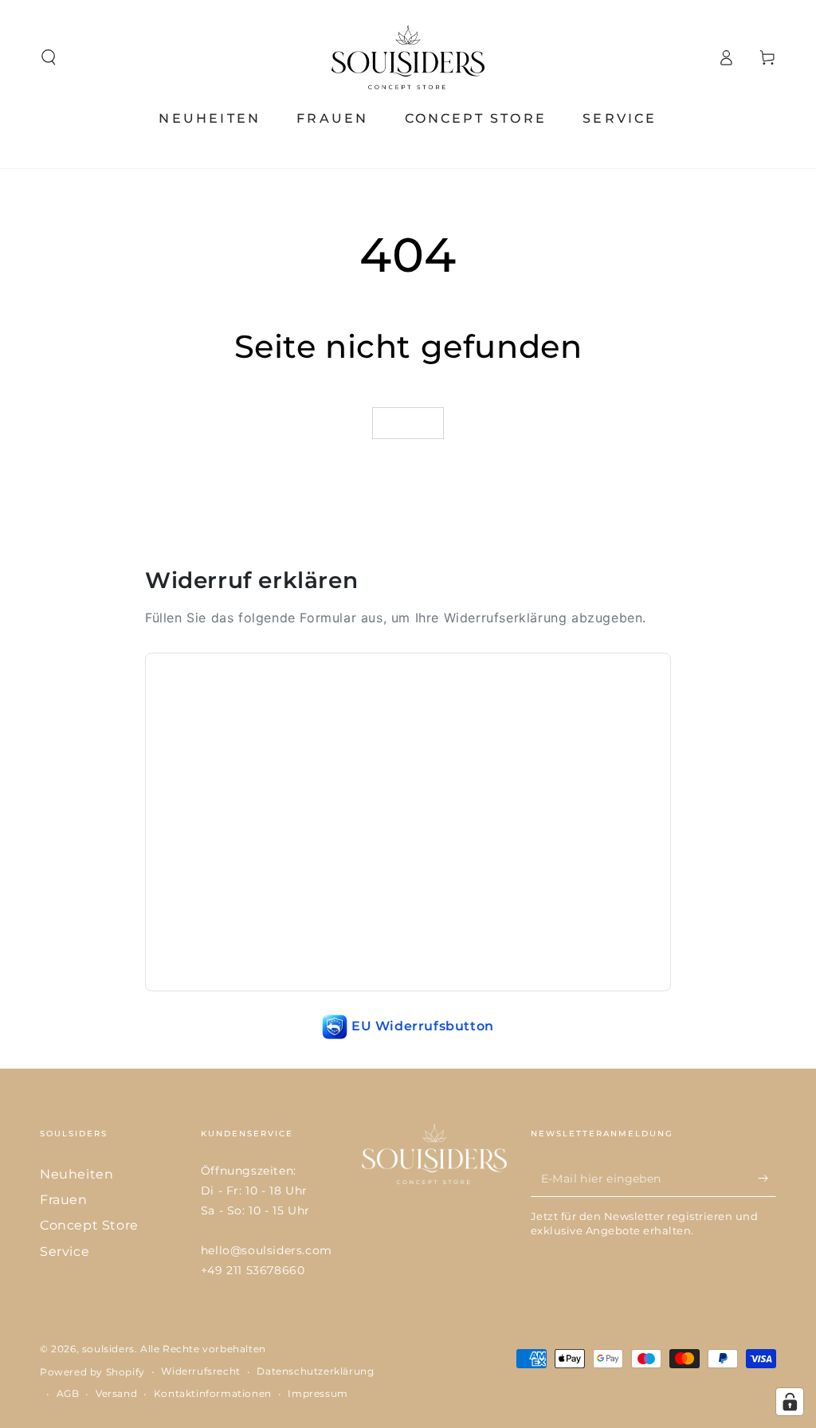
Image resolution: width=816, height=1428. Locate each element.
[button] (48, 57)
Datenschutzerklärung (315, 1371)
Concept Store (89, 1225)
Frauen (64, 1199)
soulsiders (108, 1349)
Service (64, 1251)
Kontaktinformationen (213, 1393)
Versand (116, 1393)
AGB (68, 1393)
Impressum (317, 1393)
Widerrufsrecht (200, 1371)
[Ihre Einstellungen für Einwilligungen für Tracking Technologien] (789, 1401)
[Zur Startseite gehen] (408, 57)
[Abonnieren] (767, 1178)
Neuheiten (76, 1174)
